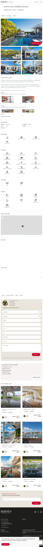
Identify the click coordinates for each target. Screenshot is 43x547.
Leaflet (22, 234)
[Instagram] (35, 512)
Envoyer (36, 354)
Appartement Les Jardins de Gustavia (9, 410)
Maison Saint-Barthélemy (5, 531)
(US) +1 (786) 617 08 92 (5, 527)
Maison (21, 295)
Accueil (3, 295)
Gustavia (16, 295)
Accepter (5, 544)
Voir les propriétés (12, 305)
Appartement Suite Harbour (8, 445)
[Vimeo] (38, 512)
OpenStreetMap (29, 234)
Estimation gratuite (36, 377)
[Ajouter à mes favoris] (38, 16)
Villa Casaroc (5, 479)
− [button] (2, 218)
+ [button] (2, 217)
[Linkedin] (41, 512)
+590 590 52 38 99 (4, 525)
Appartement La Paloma (29, 409)
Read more (3, 114)
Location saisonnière (10, 295)
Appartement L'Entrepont (30, 479)
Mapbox (41, 234)
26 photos (36, 43)
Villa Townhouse (27, 445)
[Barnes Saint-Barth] (7, 2)
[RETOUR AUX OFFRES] (2, 7)
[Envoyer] (40, 536)
